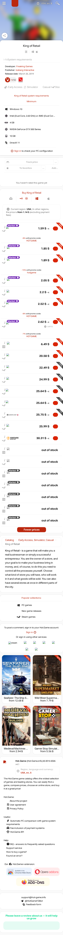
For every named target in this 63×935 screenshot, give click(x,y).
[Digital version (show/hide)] (21, 198)
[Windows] (37, 198)
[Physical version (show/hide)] (27, 198)
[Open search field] (58, 3)
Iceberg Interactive (25, 70)
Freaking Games (24, 66)
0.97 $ (50, 326)
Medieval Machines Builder (19, 748)
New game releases (31, 611)
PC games (26, 605)
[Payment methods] (11, 198)
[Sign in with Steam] (12, 643)
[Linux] (43, 198)
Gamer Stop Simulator (47, 748)
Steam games (28, 617)
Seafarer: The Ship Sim (16, 698)
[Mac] (49, 198)
